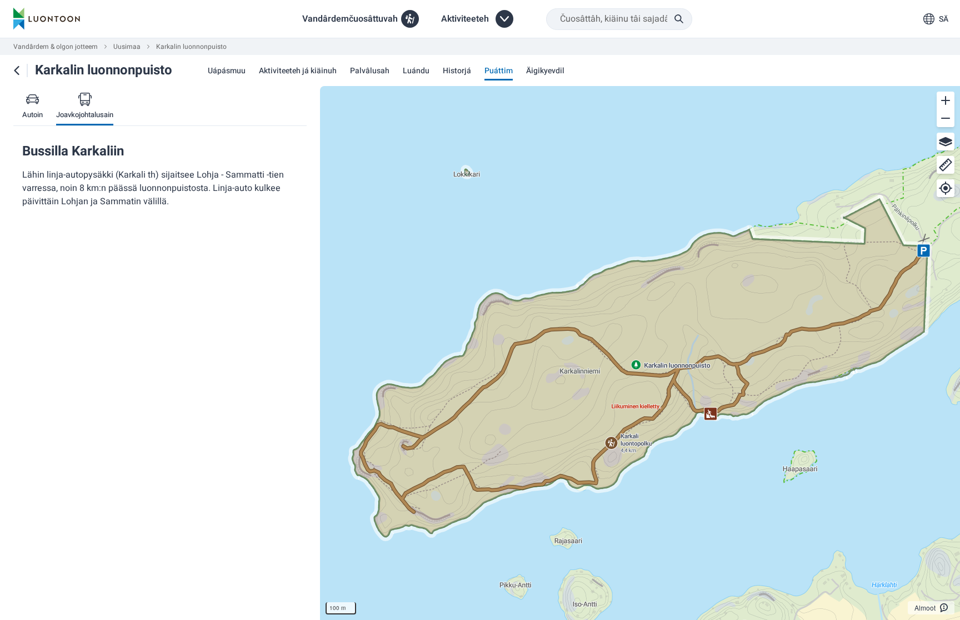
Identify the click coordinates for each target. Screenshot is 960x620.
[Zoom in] (945, 100)
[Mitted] (945, 165)
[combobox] (619, 19)
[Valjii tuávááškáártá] (945, 141)
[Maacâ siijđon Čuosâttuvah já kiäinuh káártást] (17, 70)
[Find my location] (945, 188)
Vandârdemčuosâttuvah (350, 19)
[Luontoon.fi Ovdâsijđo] (46, 19)
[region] (640, 353)
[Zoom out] (945, 118)
